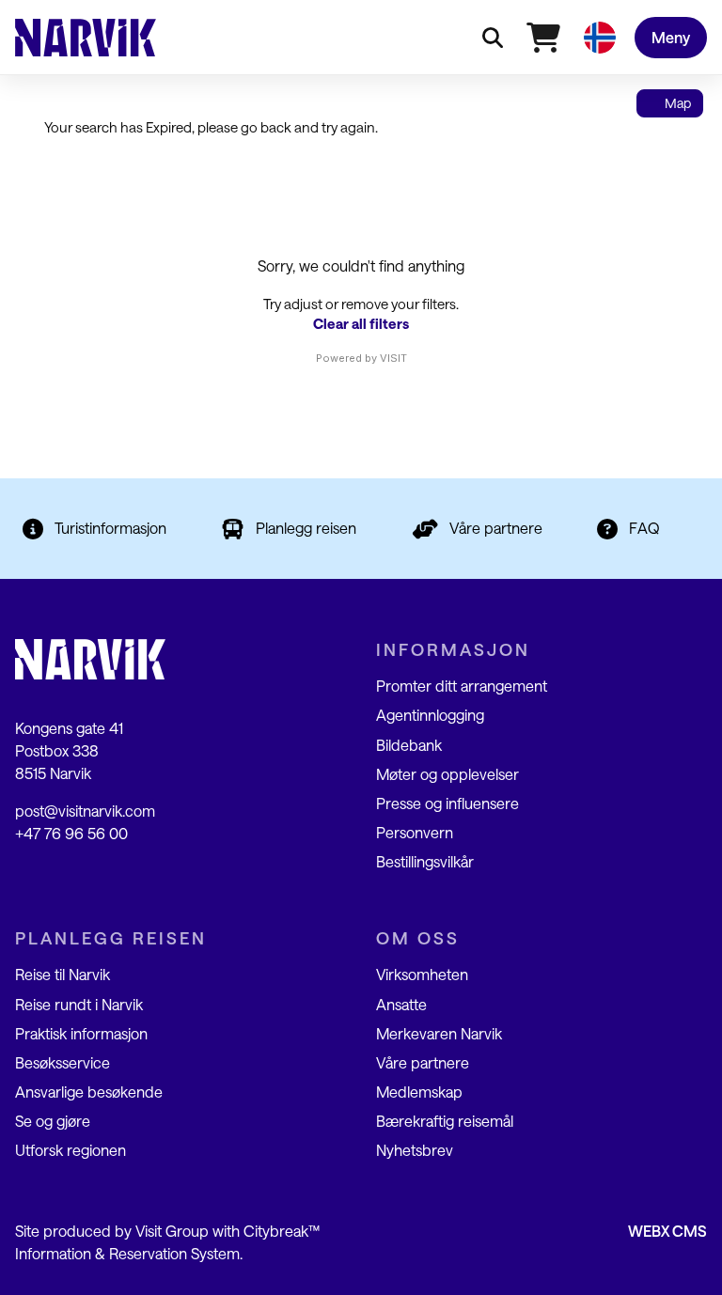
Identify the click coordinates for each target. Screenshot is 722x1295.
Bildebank (409, 745)
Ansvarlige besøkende (89, 1091)
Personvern (414, 832)
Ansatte (401, 1004)
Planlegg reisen (306, 528)
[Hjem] (85, 37)
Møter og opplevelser (447, 774)
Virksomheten (422, 974)
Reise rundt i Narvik (79, 1004)
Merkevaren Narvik (439, 1033)
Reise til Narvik (62, 974)
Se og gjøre (52, 1121)
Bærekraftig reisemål (444, 1121)
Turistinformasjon (110, 528)
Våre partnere (495, 528)
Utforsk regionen (70, 1150)
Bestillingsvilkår (425, 861)
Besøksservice (62, 1062)
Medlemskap (419, 1091)
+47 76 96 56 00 (71, 833)
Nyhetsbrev (414, 1150)
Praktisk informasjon (81, 1033)
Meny (670, 37)
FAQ (644, 528)
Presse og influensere (447, 803)
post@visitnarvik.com (85, 810)
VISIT (393, 358)
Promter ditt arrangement (461, 685)
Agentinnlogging (430, 715)
